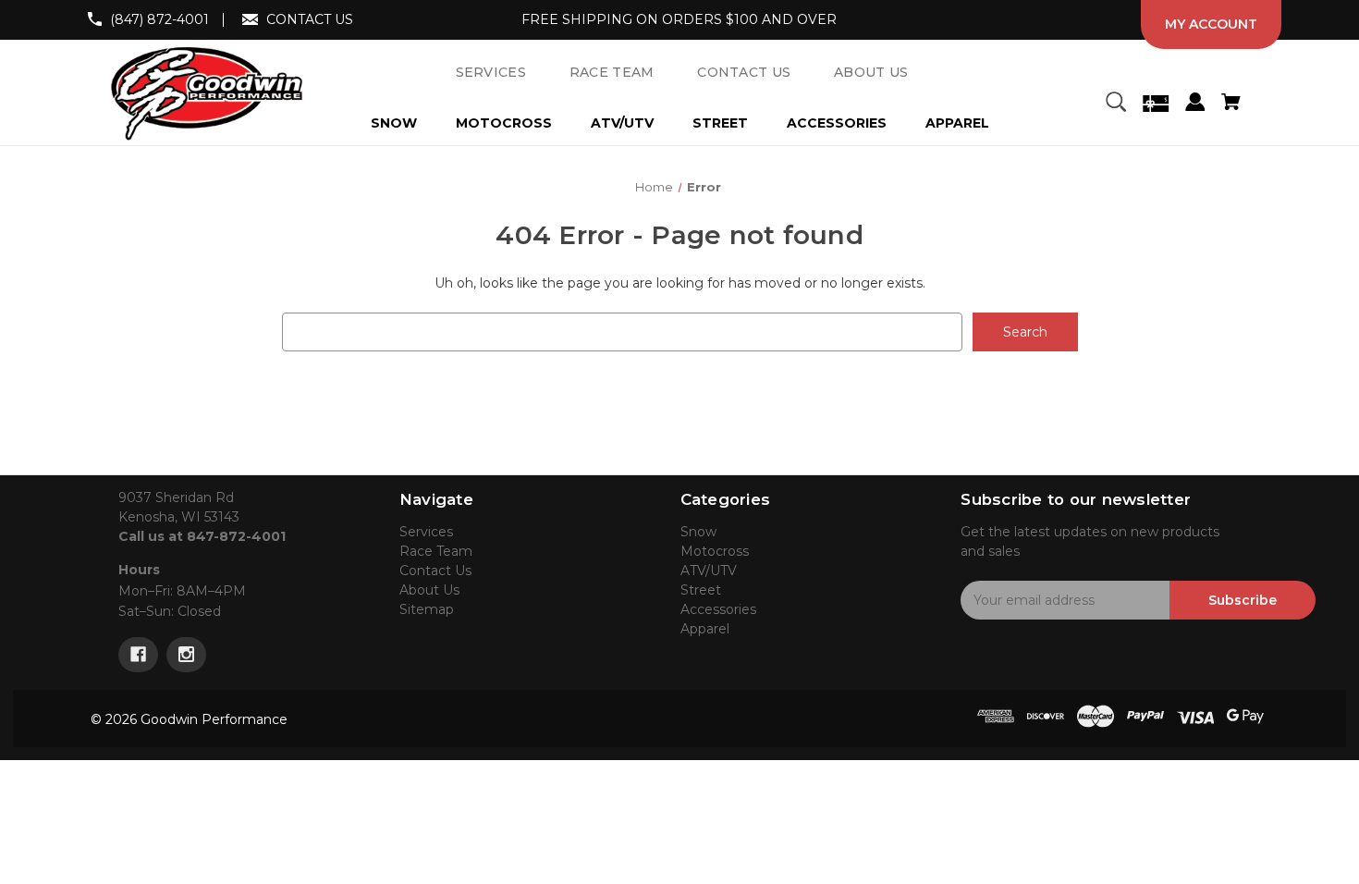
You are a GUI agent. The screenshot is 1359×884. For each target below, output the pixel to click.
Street (720, 123)
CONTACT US (309, 19)
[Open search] (1116, 104)
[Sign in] (1195, 104)
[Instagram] (186, 655)
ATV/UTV (622, 123)
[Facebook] (138, 655)
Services (426, 531)
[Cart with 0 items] (1230, 104)
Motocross (504, 123)
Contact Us (435, 570)
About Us (429, 590)
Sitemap (426, 609)
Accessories (837, 123)
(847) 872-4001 (159, 19)
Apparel (957, 123)
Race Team (435, 551)
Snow (394, 123)
